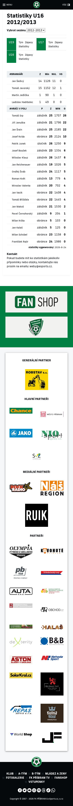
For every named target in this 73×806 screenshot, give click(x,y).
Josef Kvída (18, 136)
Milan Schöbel (19, 234)
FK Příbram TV (39, 777)
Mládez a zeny (56, 773)
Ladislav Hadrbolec (22, 102)
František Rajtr (20, 241)
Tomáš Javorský (21, 88)
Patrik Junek (19, 143)
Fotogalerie (15, 777)
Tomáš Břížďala (20, 199)
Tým (21, 42)
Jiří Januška (18, 122)
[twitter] (25, 790)
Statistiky (24, 46)
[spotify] (39, 790)
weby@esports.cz (41, 266)
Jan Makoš (18, 206)
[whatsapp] (53, 790)
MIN (58, 108)
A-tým (22, 773)
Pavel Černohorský (22, 213)
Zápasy (29, 42)
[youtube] (29, 790)
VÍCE (64, 4)
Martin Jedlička (20, 95)
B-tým (36, 773)
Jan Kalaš (17, 227)
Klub (10, 773)
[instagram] (34, 790)
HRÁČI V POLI (19, 108)
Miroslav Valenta (21, 185)
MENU (9, 4)
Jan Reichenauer (21, 164)
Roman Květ (18, 178)
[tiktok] (48, 790)
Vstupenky (37, 781)
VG (60, 74)
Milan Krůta (18, 220)
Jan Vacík (17, 192)
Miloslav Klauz (20, 157)
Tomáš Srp (17, 115)
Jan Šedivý (18, 81)
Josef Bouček (19, 150)
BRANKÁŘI (17, 74)
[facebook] (20, 790)
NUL (54, 74)
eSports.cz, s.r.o (55, 798)
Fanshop (60, 777)
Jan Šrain (17, 129)
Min (47, 74)
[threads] (44, 790)
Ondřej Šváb (18, 171)
